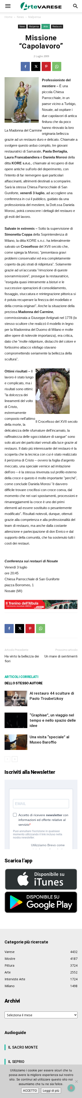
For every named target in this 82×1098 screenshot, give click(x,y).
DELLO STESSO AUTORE (24, 683)
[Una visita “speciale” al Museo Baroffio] (16, 742)
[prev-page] (7, 759)
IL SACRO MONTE (23, 1047)
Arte (46, 26)
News (20, 17)
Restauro (57, 26)
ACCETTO (30, 1090)
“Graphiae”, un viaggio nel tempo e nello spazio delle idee (53, 720)
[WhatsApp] (56, 66)
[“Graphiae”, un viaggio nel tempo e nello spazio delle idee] (16, 720)
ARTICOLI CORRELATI (21, 677)
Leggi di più (51, 1090)
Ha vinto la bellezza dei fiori (22, 658)
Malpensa (34, 17)
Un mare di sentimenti (60, 656)
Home (9, 17)
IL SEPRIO (16, 1062)
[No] (76, 1081)
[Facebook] (25, 66)
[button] (7, 6)
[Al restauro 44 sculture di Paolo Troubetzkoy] (16, 698)
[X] (35, 66)
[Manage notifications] (71, 1088)
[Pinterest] (46, 66)
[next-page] (15, 759)
